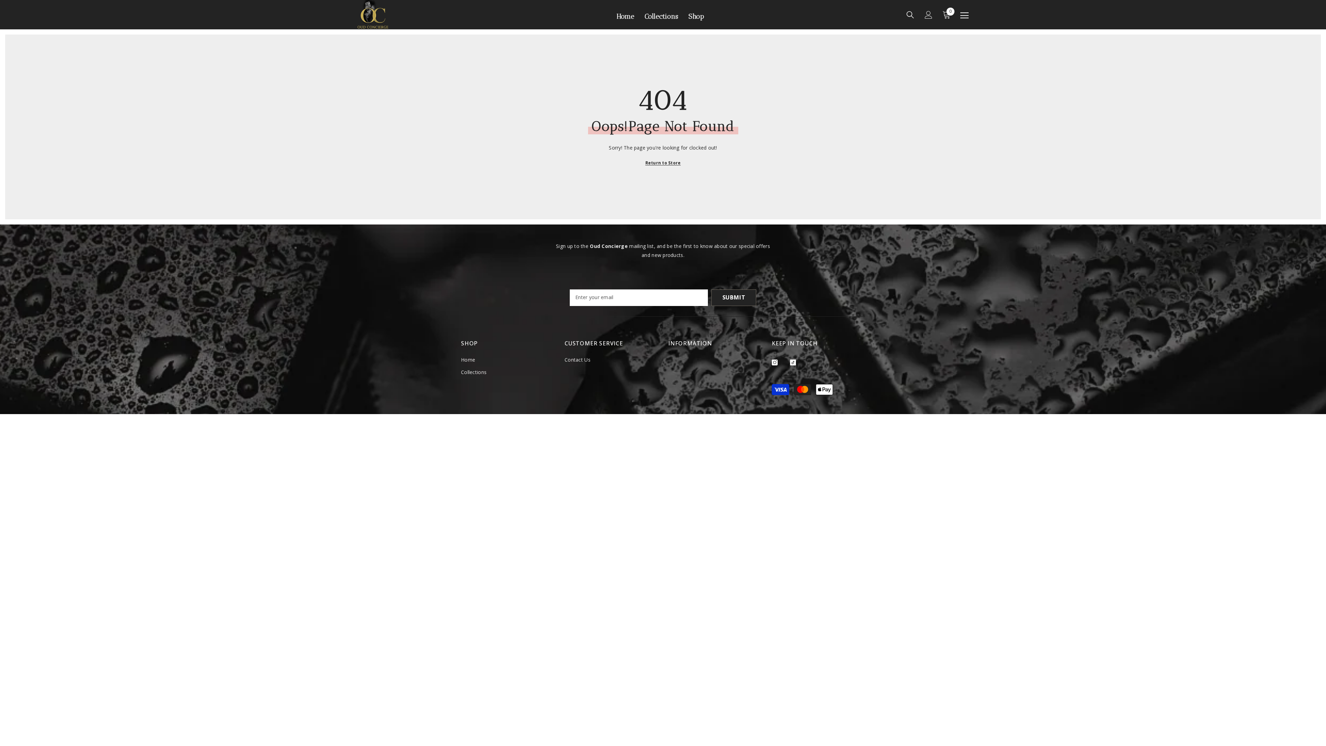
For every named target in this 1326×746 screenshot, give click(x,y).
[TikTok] (793, 362)
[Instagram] (774, 362)
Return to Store (663, 163)
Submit (734, 297)
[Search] (910, 14)
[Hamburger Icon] (964, 15)
